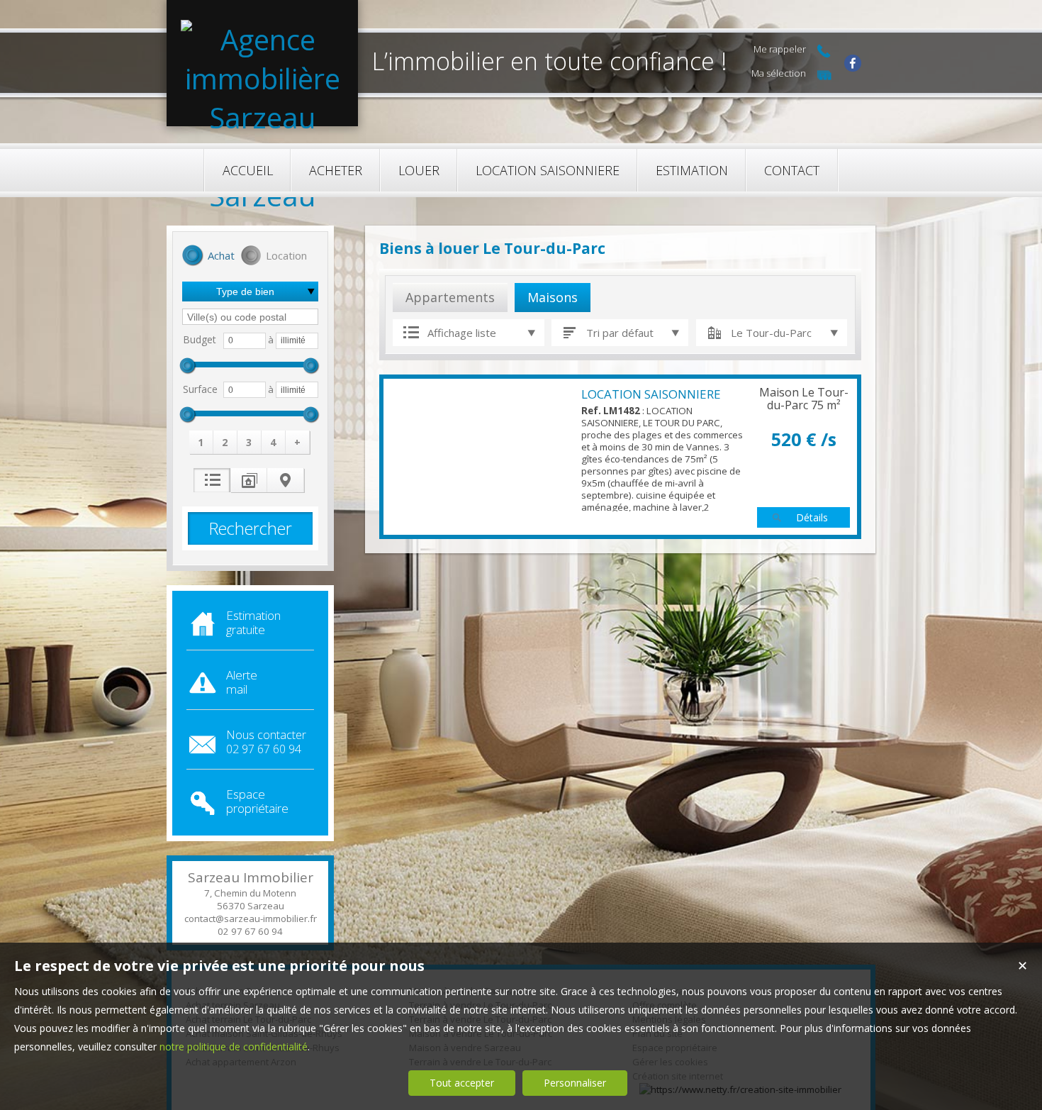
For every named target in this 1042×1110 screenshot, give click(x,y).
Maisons (552, 297)
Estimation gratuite (253, 622)
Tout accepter (462, 1082)
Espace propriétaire (257, 801)
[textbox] (250, 317)
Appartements (450, 297)
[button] (208, 256)
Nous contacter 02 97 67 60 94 (266, 742)
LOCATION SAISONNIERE (651, 394)
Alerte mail (241, 682)
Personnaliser (575, 1082)
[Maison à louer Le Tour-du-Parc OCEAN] (482, 457)
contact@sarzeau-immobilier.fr (250, 918)
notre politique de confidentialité (233, 1046)
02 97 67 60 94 (250, 931)
